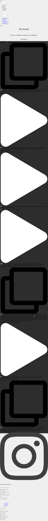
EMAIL (5, 506)
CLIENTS (4, 9)
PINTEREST (6, 505)
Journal (3, 6)
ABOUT (3, 7)
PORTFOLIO (5, 18)
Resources (4, 10)
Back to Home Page (24, 39)
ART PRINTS (4, 8)
